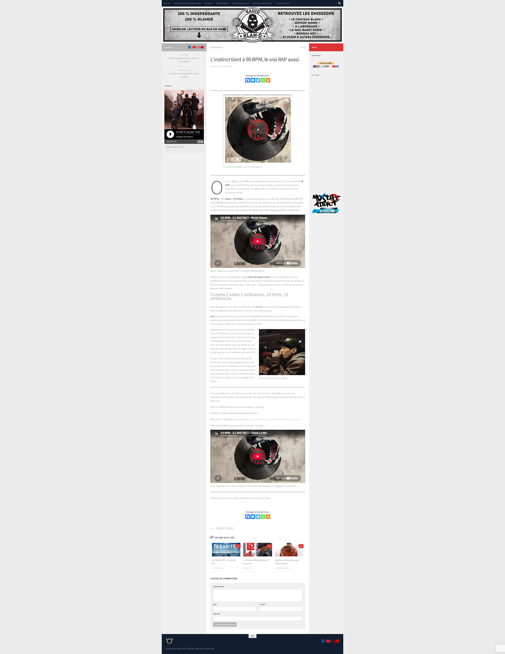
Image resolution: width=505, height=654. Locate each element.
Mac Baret (217, 66)
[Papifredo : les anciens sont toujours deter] (289, 549)
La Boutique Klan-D (241, 3)
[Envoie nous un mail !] (202, 47)
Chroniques (216, 47)
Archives (208, 3)
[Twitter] (258, 80)
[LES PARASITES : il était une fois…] (226, 549)
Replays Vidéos (222, 3)
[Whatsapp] (263, 80)
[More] (268, 80)
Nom (215, 604)
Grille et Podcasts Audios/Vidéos (187, 3)
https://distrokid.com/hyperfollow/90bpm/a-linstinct (275, 419)
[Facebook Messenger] (252, 80)
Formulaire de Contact (262, 3)
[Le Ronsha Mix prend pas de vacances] (257, 549)
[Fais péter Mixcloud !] (198, 47)
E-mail (263, 604)
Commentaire (219, 586)
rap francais (229, 528)
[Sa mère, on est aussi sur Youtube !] (193, 47)
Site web (216, 614)
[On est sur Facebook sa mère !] (189, 47)
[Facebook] (247, 80)
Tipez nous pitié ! (283, 3)
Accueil (167, 3)
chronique (219, 528)
